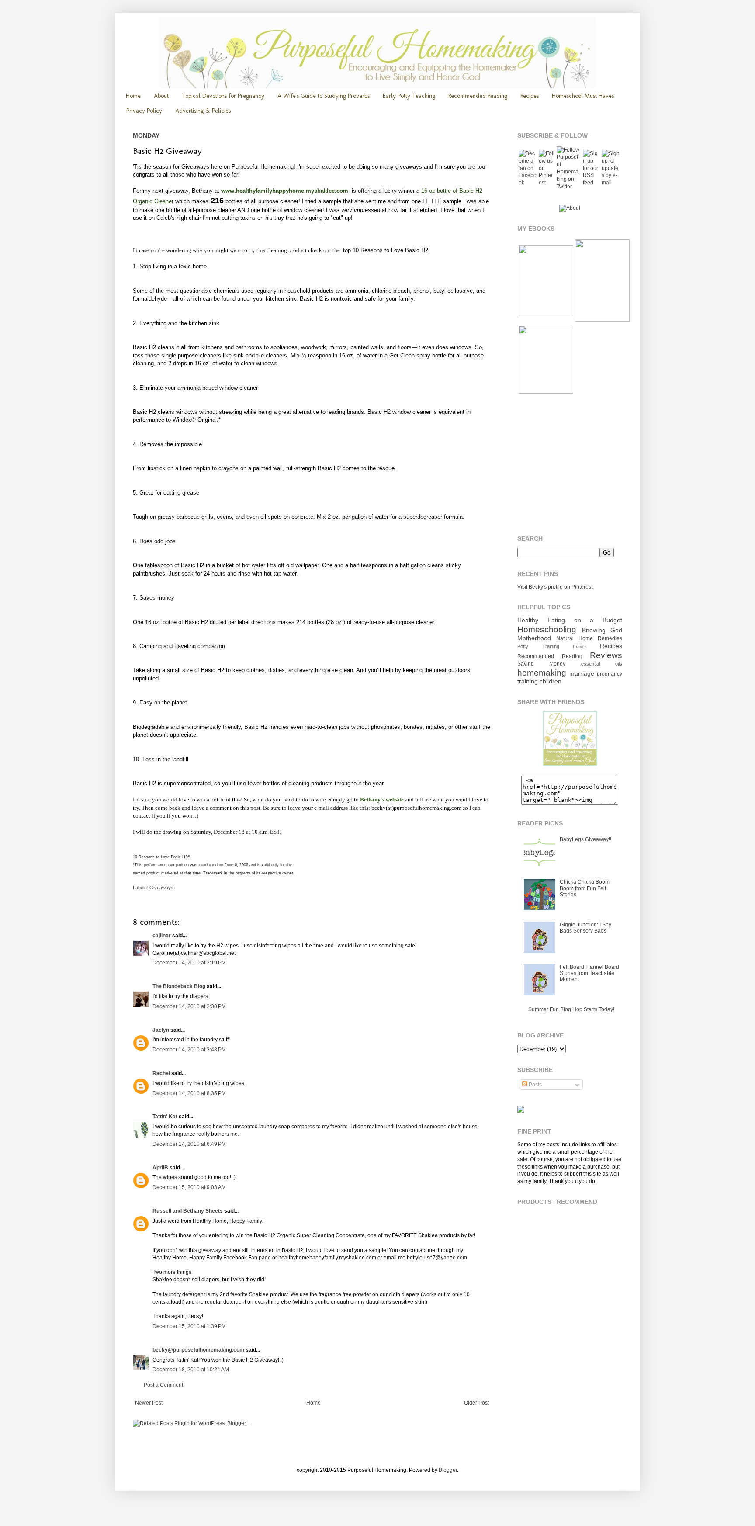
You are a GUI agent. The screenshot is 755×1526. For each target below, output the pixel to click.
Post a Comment (163, 1385)
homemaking (541, 672)
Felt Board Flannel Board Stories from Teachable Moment (589, 973)
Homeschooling (546, 629)
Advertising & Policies (203, 110)
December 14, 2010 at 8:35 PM (189, 1093)
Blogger (448, 1470)
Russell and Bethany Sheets (187, 1211)
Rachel (161, 1073)
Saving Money (541, 664)
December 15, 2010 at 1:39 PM (189, 1326)
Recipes (529, 96)
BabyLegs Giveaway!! (585, 839)
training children (539, 681)
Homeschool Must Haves (583, 96)
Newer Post (149, 1403)
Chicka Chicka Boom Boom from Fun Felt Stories (585, 888)
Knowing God (602, 630)
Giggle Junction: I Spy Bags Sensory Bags (585, 928)
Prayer (579, 646)
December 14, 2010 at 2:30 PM (189, 1006)
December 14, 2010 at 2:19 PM (189, 963)
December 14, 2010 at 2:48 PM (189, 1050)
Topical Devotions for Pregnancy (223, 96)
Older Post (476, 1403)
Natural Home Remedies (589, 638)
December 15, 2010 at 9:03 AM (189, 1187)
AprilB (160, 1168)
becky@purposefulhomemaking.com (198, 1350)
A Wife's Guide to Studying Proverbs (323, 96)
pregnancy (609, 674)
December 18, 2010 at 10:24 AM (190, 1369)
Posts (534, 1085)
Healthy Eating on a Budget (569, 620)
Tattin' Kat (164, 1116)
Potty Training (538, 646)
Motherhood (534, 638)
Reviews (606, 655)
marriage (581, 673)
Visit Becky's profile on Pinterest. (555, 587)
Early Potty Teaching (409, 96)
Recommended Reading (477, 96)
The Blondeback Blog (178, 986)
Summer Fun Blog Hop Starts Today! (571, 1009)
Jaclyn (160, 1030)
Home (133, 96)
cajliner (161, 936)
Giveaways (161, 887)
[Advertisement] (572, 465)
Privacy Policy (144, 110)
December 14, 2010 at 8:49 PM (189, 1144)
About (161, 96)
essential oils (601, 663)
